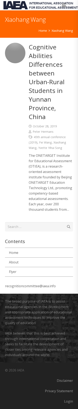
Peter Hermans (43, 132)
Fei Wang (45, 142)
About (14, 262)
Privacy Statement (59, 391)
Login (68, 401)
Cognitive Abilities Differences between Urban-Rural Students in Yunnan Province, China (46, 82)
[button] (64, 5)
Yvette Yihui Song (50, 148)
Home (13, 252)
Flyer (12, 271)
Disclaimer (65, 380)
